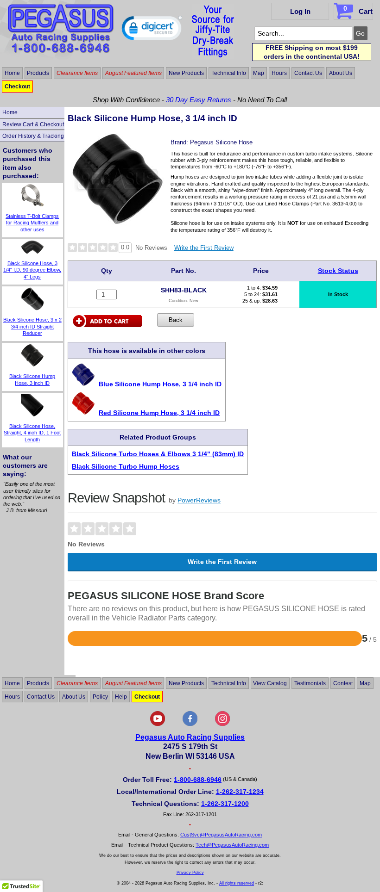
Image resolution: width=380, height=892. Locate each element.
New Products (186, 73)
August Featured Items (133, 73)
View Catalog (270, 683)
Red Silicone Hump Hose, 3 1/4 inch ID (159, 412)
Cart (358, 10)
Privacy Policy (190, 872)
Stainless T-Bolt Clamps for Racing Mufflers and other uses (32, 222)
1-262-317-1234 (240, 791)
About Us (340, 73)
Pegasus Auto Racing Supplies (190, 737)
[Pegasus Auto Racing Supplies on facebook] (190, 724)
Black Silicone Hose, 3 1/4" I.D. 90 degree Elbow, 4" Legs (32, 269)
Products (38, 73)
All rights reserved (236, 883)
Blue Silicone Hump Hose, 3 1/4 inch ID (160, 384)
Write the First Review (204, 247)
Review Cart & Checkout (33, 124)
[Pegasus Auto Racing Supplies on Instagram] (222, 724)
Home (12, 73)
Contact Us (308, 73)
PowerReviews (199, 500)
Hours (279, 73)
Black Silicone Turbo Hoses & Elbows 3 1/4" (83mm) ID (158, 454)
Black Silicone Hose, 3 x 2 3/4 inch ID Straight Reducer (32, 326)
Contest (343, 683)
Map (258, 73)
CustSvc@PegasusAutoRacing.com (221, 834)
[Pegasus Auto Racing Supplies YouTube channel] (157, 724)
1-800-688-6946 (198, 779)
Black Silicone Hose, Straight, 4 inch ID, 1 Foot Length (32, 432)
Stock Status (338, 270)
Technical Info (228, 73)
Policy (100, 696)
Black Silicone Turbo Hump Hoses (125, 466)
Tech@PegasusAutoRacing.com (232, 845)
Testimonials (310, 683)
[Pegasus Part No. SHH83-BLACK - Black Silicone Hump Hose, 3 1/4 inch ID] (117, 223)
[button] (151, 30)
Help (121, 696)
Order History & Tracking (33, 136)
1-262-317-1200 (225, 803)
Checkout (17, 86)
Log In (300, 11)
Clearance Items (77, 73)
